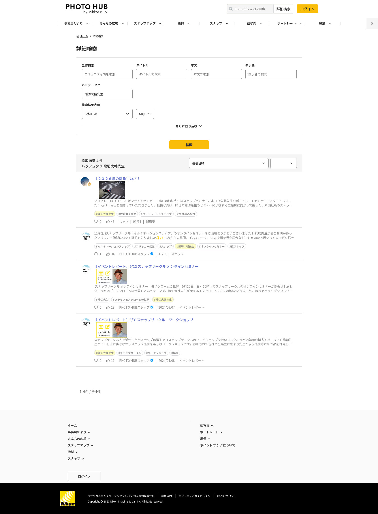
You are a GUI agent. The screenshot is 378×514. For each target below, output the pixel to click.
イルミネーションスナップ (114, 246)
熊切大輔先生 (106, 214)
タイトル (142, 65)
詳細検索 (283, 8)
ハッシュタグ (91, 85)
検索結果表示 (91, 105)
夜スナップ (237, 246)
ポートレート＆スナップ (157, 214)
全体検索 (88, 65)
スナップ (166, 246)
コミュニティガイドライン (194, 496)
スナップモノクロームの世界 (132, 299)
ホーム (84, 36)
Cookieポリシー (226, 496)
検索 (189, 144)
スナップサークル (130, 353)
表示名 (250, 65)
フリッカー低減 (145, 246)
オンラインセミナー (213, 246)
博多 (175, 353)
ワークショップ (157, 353)
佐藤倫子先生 (128, 214)
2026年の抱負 (186, 214)
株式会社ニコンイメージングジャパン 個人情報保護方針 (121, 496)
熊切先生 (103, 299)
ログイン (307, 8)
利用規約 (166, 496)
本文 (194, 65)
